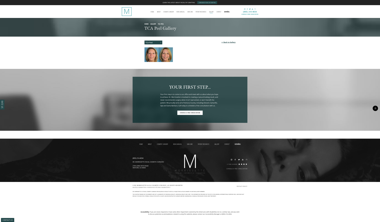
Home (152, 12)
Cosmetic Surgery (168, 12)
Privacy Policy (242, 186)
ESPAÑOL (227, 12)
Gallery (211, 12)
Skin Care (190, 12)
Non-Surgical (181, 12)
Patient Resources (201, 12)
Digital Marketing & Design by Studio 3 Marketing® (152, 187)
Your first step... (190, 87)
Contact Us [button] (8, 220)
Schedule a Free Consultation (249, 14)
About (159, 12)
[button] (375, 108)
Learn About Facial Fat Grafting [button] (207, 2)
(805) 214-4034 (227, 214)
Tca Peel (161, 24)
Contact (219, 12)
